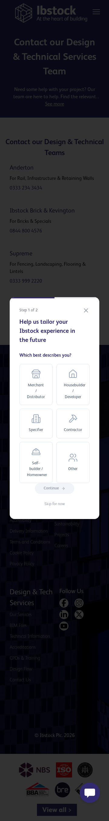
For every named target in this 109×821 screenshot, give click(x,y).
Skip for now (55, 504)
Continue (51, 488)
